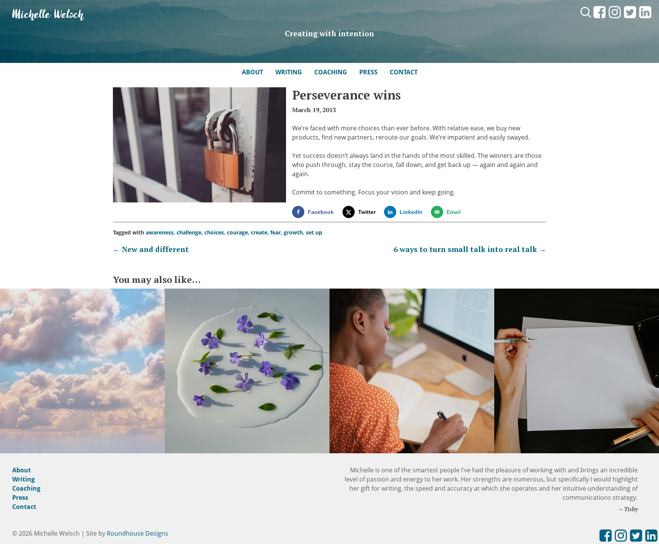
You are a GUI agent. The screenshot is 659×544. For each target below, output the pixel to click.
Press (368, 72)
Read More (82, 380)
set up (314, 232)
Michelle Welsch (48, 15)
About (252, 72)
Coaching (330, 72)
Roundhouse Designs (137, 533)
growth (293, 232)
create (259, 232)
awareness (160, 232)
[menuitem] (599, 18)
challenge (189, 232)
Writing (288, 72)
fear (275, 232)
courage (237, 232)
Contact (404, 72)
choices (214, 232)
